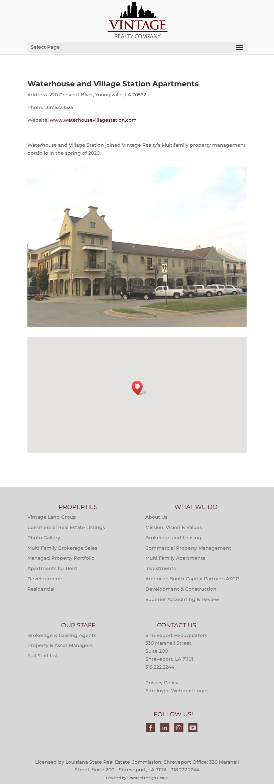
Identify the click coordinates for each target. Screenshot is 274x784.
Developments (45, 564)
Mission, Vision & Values (173, 513)
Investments (160, 554)
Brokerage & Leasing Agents (61, 620)
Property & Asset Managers (60, 631)
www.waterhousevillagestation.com (93, 120)
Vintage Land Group (51, 502)
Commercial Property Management (188, 533)
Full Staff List (42, 641)
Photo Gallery (43, 523)
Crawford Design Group (147, 763)
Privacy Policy (161, 668)
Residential (40, 574)
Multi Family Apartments (175, 543)
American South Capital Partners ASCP (192, 564)
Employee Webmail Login (176, 676)
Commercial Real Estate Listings (66, 513)
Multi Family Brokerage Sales (62, 533)
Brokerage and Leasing (173, 523)
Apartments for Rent (52, 554)
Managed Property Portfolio (61, 543)
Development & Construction (181, 574)
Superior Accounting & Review (182, 584)
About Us (156, 502)
